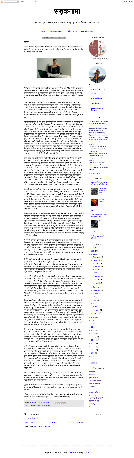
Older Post (79, 423)
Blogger (86, 453)
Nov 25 (97, 270)
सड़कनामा (67, 11)
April (95, 303)
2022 (93, 317)
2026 (93, 248)
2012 (93, 350)
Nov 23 (97, 277)
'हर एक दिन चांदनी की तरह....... (102, 190)
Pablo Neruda (72, 31)
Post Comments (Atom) (42, 426)
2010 (93, 356)
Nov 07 (98, 280)
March (95, 307)
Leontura (71, 453)
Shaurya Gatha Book (56, 31)
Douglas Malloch (87, 31)
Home (43, 31)
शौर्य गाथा (93, 93)
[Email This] (56, 403)
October (96, 287)
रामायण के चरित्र (96, 103)
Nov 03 (98, 283)
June (95, 300)
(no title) (102, 221)
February (96, 310)
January (96, 313)
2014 (93, 343)
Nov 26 (98, 266)
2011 (93, 353)
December (96, 257)
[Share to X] (60, 403)
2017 (93, 334)
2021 (93, 320)
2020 (93, 324)
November (97, 260)
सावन (92, 210)
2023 (93, 254)
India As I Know (96, 98)
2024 (93, 251)
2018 (93, 330)
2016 (93, 337)
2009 (93, 360)
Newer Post (28, 423)
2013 (93, 347)
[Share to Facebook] (62, 403)
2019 (93, 327)
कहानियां (48, 405)
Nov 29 (98, 263)
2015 (93, 340)
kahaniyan (33, 405)
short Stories (41, 405)
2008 (93, 363)
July (94, 297)
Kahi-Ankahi (95, 232)
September (97, 290)
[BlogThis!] (58, 403)
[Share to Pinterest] (64, 403)
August (96, 294)
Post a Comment (32, 418)
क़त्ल (95, 272)
